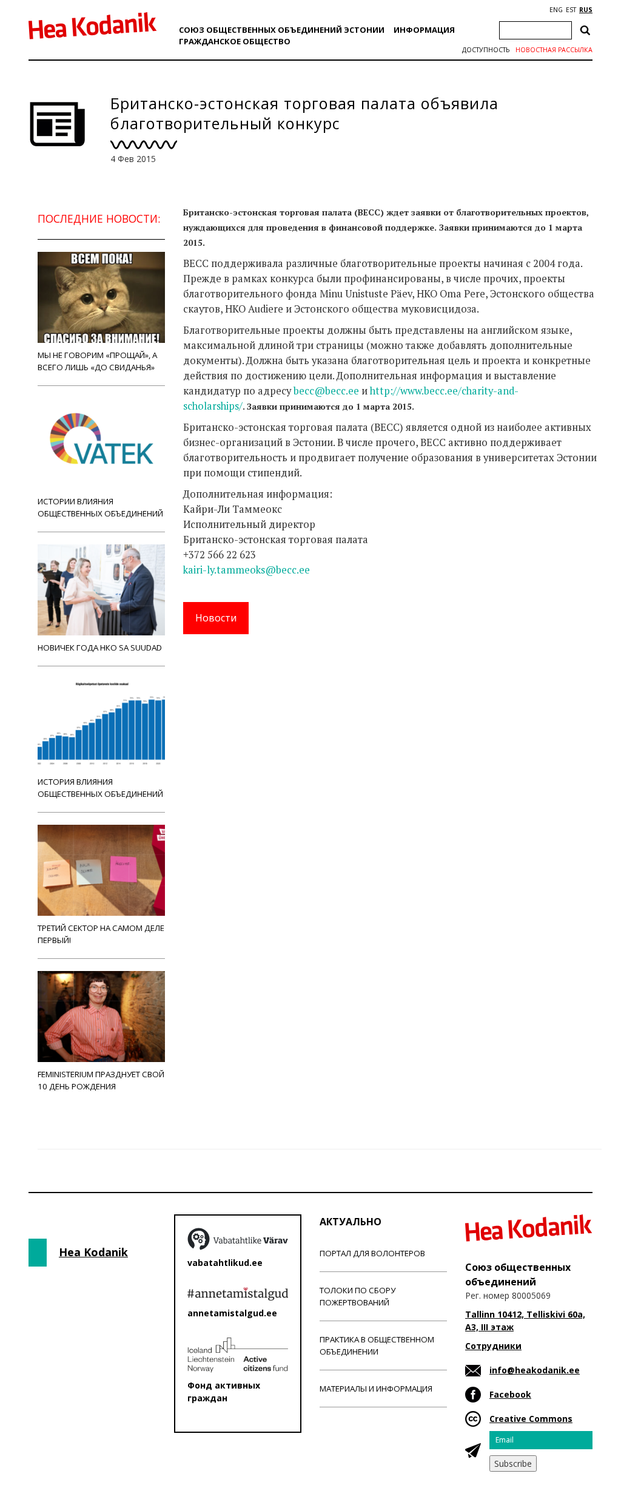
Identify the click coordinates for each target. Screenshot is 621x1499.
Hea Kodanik (93, 1252)
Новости (216, 617)
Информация (424, 29)
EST (571, 9)
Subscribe (513, 1463)
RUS (585, 9)
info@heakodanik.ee (534, 1370)
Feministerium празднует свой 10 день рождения (101, 1080)
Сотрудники (493, 1346)
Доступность (485, 50)
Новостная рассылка (553, 50)
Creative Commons (530, 1418)
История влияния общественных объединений (100, 787)
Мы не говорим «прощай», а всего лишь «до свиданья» (97, 361)
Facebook (510, 1394)
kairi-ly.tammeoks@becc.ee (246, 570)
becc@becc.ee (326, 391)
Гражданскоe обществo (234, 41)
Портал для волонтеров (372, 1253)
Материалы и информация (376, 1388)
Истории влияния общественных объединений (100, 507)
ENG (556, 9)
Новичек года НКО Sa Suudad (100, 647)
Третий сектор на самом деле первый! (101, 934)
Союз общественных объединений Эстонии (281, 29)
